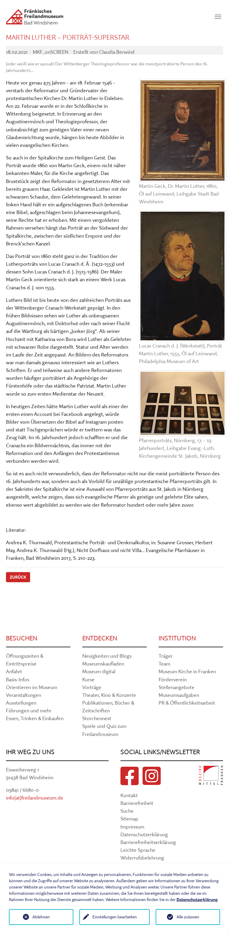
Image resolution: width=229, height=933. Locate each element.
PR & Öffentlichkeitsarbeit (187, 703)
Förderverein (173, 679)
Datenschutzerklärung (144, 834)
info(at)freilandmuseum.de (34, 797)
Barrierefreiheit (136, 803)
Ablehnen (41, 917)
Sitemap (129, 818)
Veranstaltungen (23, 695)
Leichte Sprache (137, 850)
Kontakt (129, 795)
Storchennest (96, 718)
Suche (127, 811)
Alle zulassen (188, 917)
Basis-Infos (17, 679)
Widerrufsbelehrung (142, 857)
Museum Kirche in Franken (187, 671)
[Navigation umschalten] (218, 17)
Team (164, 663)
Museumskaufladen (103, 663)
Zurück (18, 577)
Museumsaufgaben (179, 695)
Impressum (132, 826)
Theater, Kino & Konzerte (109, 695)
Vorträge (91, 687)
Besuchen (21, 638)
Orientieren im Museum (31, 687)
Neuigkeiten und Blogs (106, 656)
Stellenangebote (176, 687)
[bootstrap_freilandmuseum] (34, 16)
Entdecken (99, 638)
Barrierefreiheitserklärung (148, 842)
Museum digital (98, 671)
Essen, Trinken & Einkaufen (35, 718)
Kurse (88, 679)
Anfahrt (14, 671)
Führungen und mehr (28, 710)
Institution (177, 638)
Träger (166, 656)
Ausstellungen (21, 703)
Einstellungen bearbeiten (114, 917)
